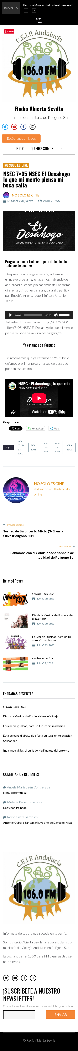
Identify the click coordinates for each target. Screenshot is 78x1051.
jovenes (46, 447)
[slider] (65, 315)
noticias (57, 447)
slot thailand (56, 489)
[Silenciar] (56, 315)
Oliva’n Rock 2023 (43, 594)
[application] (39, 315)
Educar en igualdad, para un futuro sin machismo (52, 638)
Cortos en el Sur (42, 658)
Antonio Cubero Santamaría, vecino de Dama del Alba (37, 822)
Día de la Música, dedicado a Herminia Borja (53, 616)
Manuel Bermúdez (14, 792)
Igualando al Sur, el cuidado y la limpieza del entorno (36, 750)
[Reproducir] (11, 315)
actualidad (21, 447)
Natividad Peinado (15, 807)
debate (33, 447)
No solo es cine (16, 165)
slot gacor (41, 489)
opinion (70, 447)
